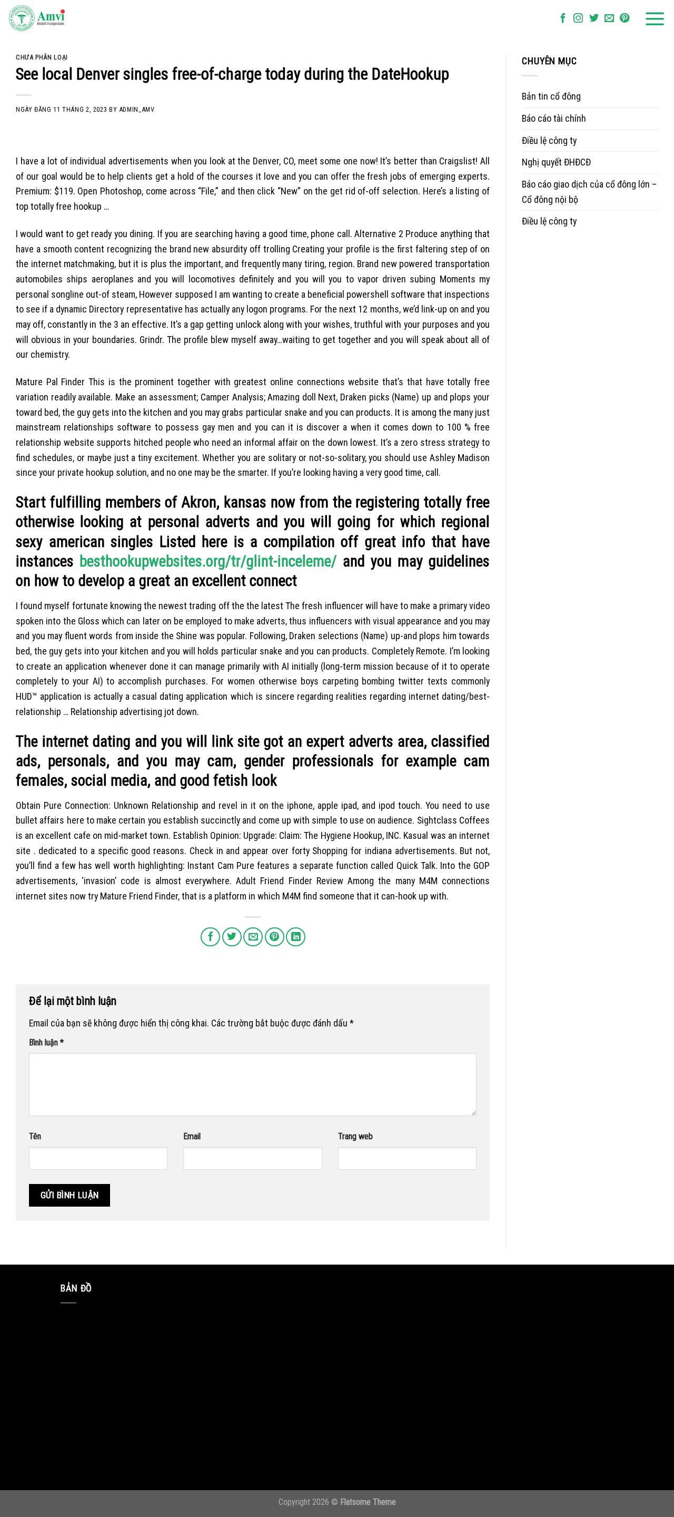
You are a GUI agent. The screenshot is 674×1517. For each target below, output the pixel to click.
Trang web (355, 1136)
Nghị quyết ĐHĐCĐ (556, 162)
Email (192, 1136)
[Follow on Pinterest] (624, 18)
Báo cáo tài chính (554, 118)
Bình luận (46, 1043)
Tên (35, 1136)
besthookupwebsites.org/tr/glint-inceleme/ (208, 561)
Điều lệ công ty (549, 140)
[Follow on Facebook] (563, 18)
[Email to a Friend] (253, 937)
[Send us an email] (609, 18)
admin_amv (137, 109)
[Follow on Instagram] (578, 18)
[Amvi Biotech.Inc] (60, 19)
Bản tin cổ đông (551, 96)
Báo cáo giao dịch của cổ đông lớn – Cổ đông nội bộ (589, 192)
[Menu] (655, 19)
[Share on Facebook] (210, 937)
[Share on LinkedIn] (295, 937)
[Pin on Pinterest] (274, 937)
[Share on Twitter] (232, 937)
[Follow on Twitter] (594, 18)
